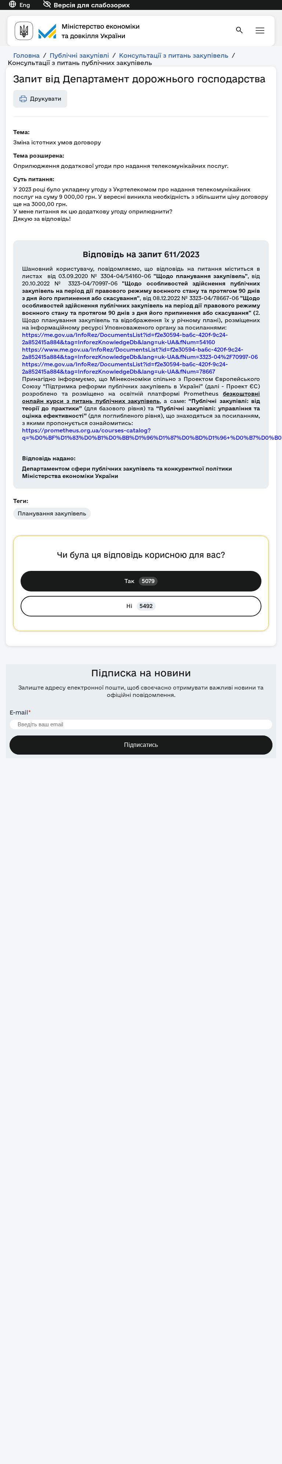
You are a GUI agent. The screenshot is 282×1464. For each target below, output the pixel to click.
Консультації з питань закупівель (173, 55)
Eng (24, 5)
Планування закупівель (52, 513)
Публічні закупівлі (79, 55)
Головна (26, 55)
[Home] (120, 31)
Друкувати (45, 99)
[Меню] (260, 31)
